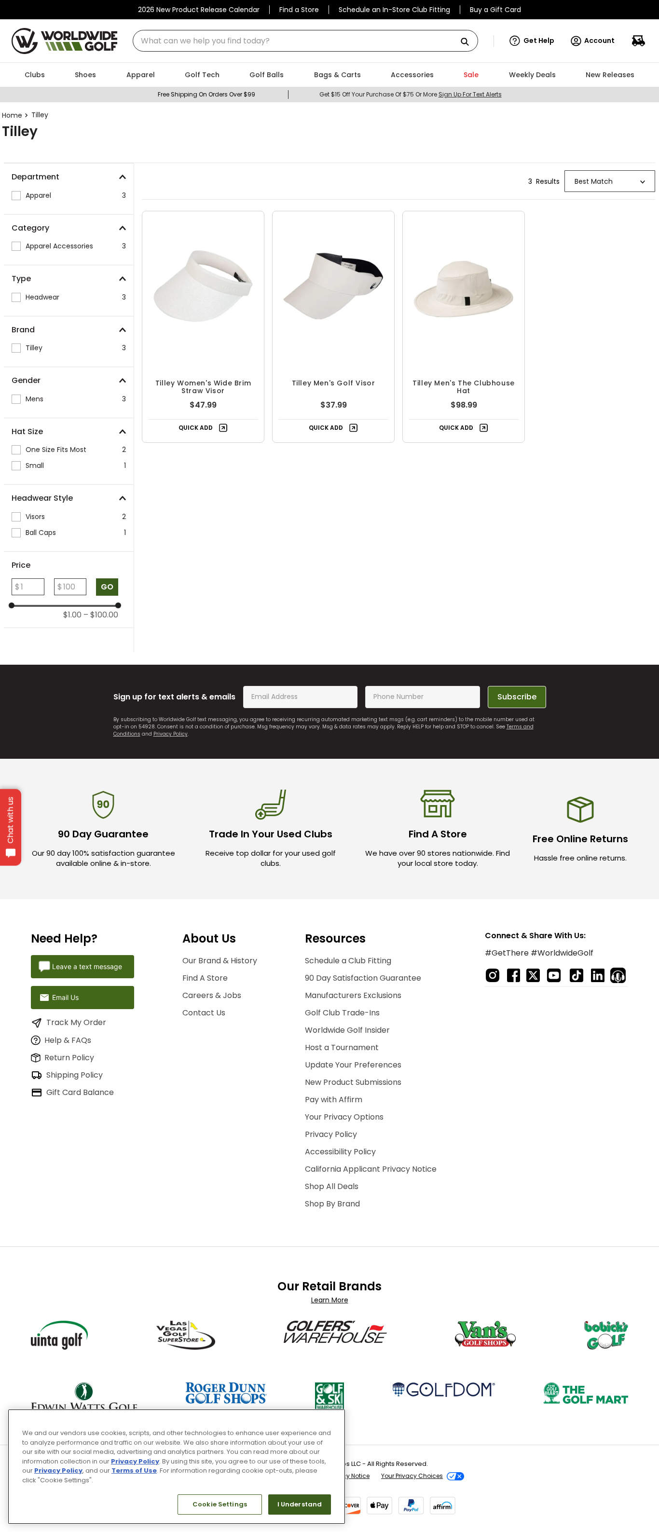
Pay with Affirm (333, 1099)
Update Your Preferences (353, 1064)
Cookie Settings (219, 1504)
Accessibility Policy (340, 1151)
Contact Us (203, 1012)
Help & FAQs (67, 1040)
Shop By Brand (332, 1203)
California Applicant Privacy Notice (371, 1169)
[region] (176, 1466)
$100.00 (100, 615)
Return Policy (69, 1057)
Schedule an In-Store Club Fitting (394, 9)
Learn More (329, 1300)
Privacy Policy (170, 734)
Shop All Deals (331, 1186)
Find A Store (205, 978)
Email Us (65, 997)
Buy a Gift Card (495, 9)
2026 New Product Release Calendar (199, 9)
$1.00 (72, 615)
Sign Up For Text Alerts (470, 94)
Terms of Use (134, 1470)
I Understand (299, 1504)
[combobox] (305, 41)
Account (599, 40)
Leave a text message (87, 966)
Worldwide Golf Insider (347, 1030)
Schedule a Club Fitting (348, 960)
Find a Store (299, 9)
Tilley (39, 115)
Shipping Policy (74, 1075)
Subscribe (516, 696)
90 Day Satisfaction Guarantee (363, 978)
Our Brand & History (219, 960)
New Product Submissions (353, 1082)
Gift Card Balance (80, 1092)
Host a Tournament (342, 1047)
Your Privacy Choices (412, 1476)
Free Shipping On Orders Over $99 (206, 94)
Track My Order (76, 1022)
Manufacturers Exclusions (353, 995)
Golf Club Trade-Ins (342, 1012)
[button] (531, 41)
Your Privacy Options (344, 1116)
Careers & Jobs (211, 995)
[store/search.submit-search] (468, 42)
